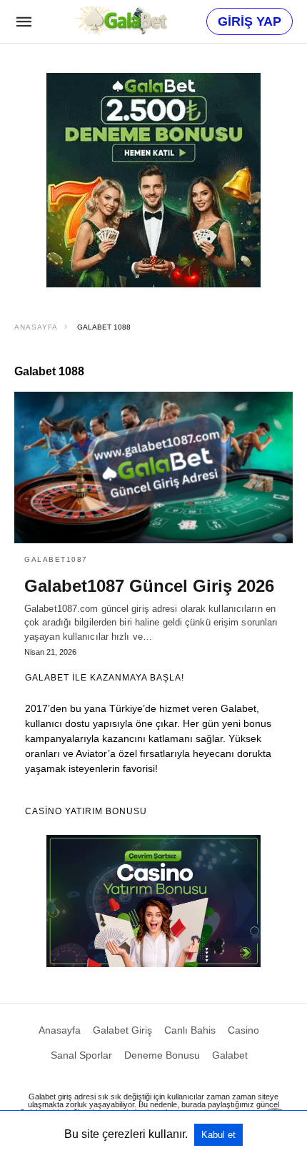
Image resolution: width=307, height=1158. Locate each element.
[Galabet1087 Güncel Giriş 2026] (153, 467)
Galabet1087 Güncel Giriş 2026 (149, 585)
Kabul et (218, 1134)
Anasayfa (36, 327)
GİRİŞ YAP (249, 21)
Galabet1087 (56, 559)
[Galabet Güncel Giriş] (120, 20)
